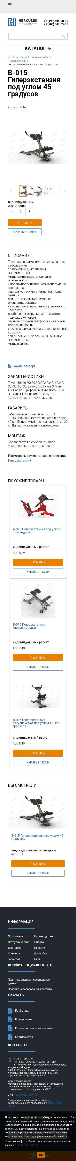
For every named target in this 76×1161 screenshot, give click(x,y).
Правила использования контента (30, 989)
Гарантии (14, 959)
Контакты (14, 953)
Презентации (23, 1019)
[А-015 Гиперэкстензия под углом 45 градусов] (38, 505)
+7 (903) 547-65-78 (56, 24)
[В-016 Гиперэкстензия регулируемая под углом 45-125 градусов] (38, 695)
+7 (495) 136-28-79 (56, 21)
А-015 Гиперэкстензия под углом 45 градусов (37, 530)
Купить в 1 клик (24, 231)
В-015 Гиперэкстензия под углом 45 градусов (37, 837)
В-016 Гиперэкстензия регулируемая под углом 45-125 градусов (36, 723)
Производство (43, 936)
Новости (39, 947)
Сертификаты (24, 1037)
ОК (41, 1154)
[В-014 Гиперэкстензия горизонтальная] (38, 600)
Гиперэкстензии (19, 460)
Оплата (39, 942)
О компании (15, 936)
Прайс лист (22, 1010)
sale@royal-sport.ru (26, 1094)
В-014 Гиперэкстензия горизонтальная (29, 626)
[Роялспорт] (22, 25)
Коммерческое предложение (34, 1028)
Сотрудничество (18, 942)
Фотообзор (41, 953)
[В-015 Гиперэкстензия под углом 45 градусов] (38, 146)
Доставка (14, 947)
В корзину (25, 222)
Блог (37, 959)
